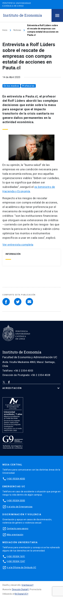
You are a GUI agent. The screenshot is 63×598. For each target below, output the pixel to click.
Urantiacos (27, 585)
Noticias (17, 30)
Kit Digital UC (21, 594)
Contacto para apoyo (17, 528)
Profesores (28, 86)
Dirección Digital (19, 589)
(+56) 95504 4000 (16, 478)
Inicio (4, 30)
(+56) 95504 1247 (16, 561)
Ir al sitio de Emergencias (20, 506)
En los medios (11, 86)
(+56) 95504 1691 (16, 556)
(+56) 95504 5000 (16, 500)
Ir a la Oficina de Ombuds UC (21, 567)
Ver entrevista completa (17, 244)
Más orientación (15, 534)
